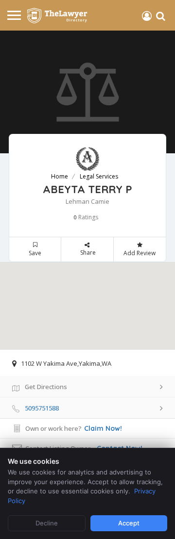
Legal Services (99, 176)
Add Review (139, 253)
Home (59, 176)
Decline (46, 523)
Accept (129, 523)
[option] (87, 92)
